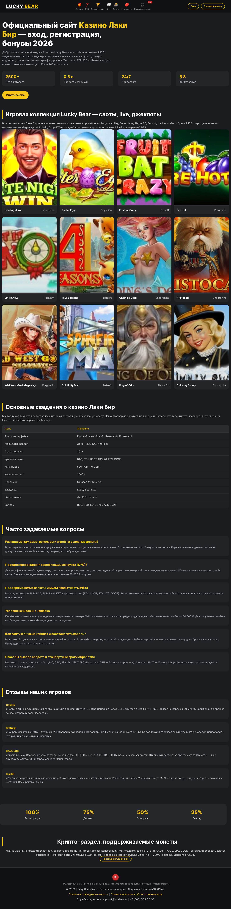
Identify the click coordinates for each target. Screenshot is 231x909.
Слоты (116, 6)
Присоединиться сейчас (116, 859)
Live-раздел (126, 6)
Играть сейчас (15, 94)
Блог (109, 6)
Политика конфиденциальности (88, 894)
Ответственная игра (149, 894)
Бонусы (79, 6)
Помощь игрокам (142, 6)
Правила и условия (123, 894)
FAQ (87, 6)
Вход (193, 6)
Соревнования (97, 6)
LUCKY (22, 6)
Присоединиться (213, 6)
